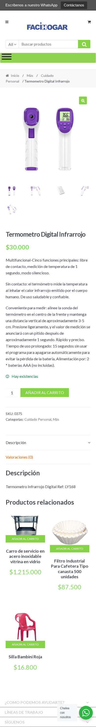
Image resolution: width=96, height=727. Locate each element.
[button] (83, 100)
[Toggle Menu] (7, 58)
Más (30, 75)
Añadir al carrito (44, 392)
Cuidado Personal (37, 419)
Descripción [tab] (16, 442)
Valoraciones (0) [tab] (19, 457)
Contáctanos (74, 5)
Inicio (15, 75)
